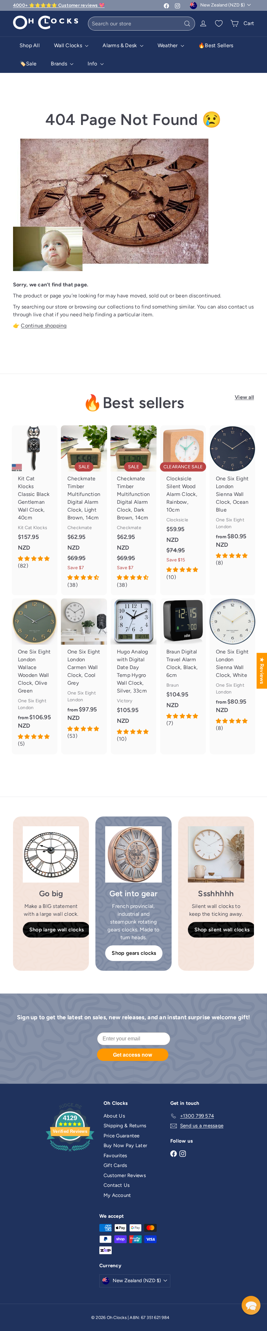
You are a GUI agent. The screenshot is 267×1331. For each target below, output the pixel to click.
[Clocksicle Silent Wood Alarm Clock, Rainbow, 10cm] (183, 506)
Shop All (30, 45)
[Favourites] (218, 23)
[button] (251, 1305)
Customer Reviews (125, 1175)
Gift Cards (115, 1165)
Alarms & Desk (120, 45)
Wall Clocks (68, 45)
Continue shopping (43, 325)
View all (244, 397)
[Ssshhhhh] (216, 854)
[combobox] (141, 24)
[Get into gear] (133, 854)
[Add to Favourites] (55, 430)
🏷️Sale (28, 64)
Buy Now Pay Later (125, 1145)
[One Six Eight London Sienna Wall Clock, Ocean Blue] (232, 499)
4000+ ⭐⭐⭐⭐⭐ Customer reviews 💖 (59, 5)
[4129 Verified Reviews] (70, 1153)
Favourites (115, 1156)
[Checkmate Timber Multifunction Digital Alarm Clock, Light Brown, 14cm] (84, 510)
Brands (59, 64)
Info (93, 64)
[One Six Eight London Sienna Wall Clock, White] (232, 668)
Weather (168, 45)
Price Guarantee (122, 1136)
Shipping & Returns (125, 1126)
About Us (114, 1116)
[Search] (187, 24)
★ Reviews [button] (262, 671)
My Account (117, 1195)
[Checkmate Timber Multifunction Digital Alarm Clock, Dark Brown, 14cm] (133, 510)
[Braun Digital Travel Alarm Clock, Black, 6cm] (183, 666)
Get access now (132, 1054)
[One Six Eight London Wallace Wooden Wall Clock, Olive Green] (34, 676)
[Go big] (51, 854)
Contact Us (117, 1185)
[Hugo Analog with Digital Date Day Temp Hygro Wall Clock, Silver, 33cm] (133, 673)
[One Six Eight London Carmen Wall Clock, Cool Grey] (84, 672)
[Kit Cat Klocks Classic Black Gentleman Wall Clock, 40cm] (34, 500)
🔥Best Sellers (215, 45)
